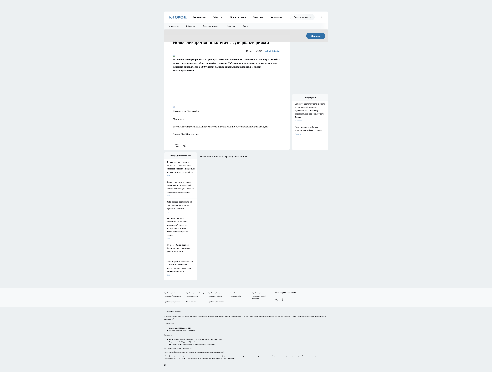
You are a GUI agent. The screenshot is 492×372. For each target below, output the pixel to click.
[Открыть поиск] (321, 17)
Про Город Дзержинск (172, 302)
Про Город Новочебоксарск (196, 293)
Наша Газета (234, 293)
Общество (218, 17)
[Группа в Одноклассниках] (282, 299)
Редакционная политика (172, 311)
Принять (315, 36)
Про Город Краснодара (216, 302)
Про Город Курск (192, 296)
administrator (273, 51)
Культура (231, 26)
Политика (258, 17)
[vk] (177, 145)
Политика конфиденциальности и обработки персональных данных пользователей (194, 352)
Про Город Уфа (235, 296)
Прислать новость (302, 17)
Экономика (276, 17)
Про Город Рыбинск (215, 296)
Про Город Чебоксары (172, 293)
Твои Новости (191, 302)
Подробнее (232, 358)
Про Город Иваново (259, 293)
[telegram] (185, 145)
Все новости (199, 17)
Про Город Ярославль (216, 293)
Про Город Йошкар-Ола (172, 296)
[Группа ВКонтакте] (276, 299)
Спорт (246, 26)
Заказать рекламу (211, 26)
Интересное (173, 26)
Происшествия (238, 17)
